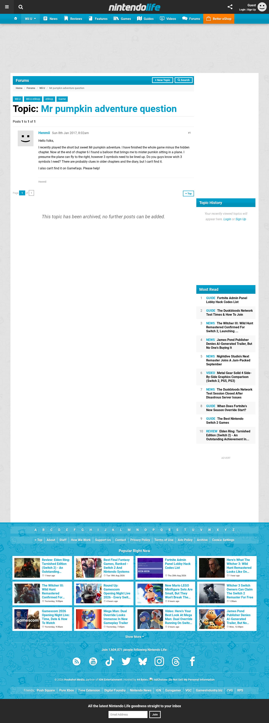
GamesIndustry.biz (209, 690)
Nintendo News (140, 690)
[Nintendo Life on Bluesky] (142, 662)
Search (185, 80)
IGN (158, 690)
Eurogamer (173, 690)
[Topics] (7, 7)
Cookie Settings (223, 540)
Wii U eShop (33, 99)
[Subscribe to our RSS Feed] (76, 662)
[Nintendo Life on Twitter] (126, 662)
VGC (189, 690)
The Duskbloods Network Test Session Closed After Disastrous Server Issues (229, 393)
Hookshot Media (74, 679)
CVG (230, 690)
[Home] (15, 19)
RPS (240, 690)
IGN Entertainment (110, 679)
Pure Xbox (66, 690)
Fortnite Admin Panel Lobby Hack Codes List (226, 300)
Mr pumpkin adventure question (109, 108)
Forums (22, 80)
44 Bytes (142, 679)
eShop (49, 99)
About (51, 540)
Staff (63, 540)
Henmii (44, 133)
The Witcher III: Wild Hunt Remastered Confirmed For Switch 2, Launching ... (229, 327)
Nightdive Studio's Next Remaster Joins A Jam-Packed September (228, 360)
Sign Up (251, 9)
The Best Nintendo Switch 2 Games (224, 420)
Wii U (42, 88)
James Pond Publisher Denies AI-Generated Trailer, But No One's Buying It (229, 344)
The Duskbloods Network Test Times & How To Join (229, 312)
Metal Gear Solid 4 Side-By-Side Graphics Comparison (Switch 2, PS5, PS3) (228, 377)
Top (39, 540)
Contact (120, 540)
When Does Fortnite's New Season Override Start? (226, 408)
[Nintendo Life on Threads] (176, 662)
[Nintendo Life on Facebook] (192, 662)
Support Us (103, 540)
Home (19, 88)
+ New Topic (162, 80)
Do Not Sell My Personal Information (192, 679)
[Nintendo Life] (135, 7)
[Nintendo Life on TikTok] (109, 662)
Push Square (46, 690)
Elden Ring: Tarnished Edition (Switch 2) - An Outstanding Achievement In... (228, 435)
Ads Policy (185, 540)
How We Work (81, 540)
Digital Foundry (115, 690)
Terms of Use (163, 540)
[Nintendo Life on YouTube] (93, 662)
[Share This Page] (230, 7)
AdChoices (160, 679)
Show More (133, 637)
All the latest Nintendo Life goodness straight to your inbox (134, 706)
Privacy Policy (140, 540)
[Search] (21, 7)
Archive (202, 540)
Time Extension (89, 690)
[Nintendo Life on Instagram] (159, 662)
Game (62, 99)
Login (242, 9)
